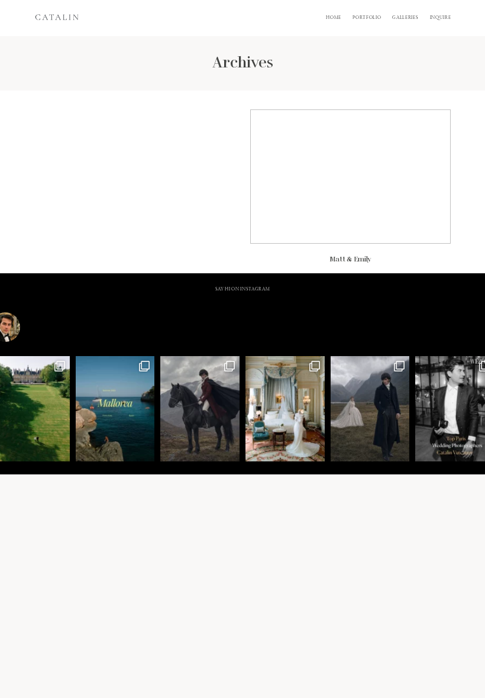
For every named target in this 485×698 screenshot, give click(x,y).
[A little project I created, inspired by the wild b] (370, 408)
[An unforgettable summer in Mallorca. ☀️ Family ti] (115, 408)
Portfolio (367, 17)
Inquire (440, 17)
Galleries (405, 17)
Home (333, 17)
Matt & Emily (350, 191)
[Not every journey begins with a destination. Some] (200, 408)
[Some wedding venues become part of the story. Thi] (285, 408)
